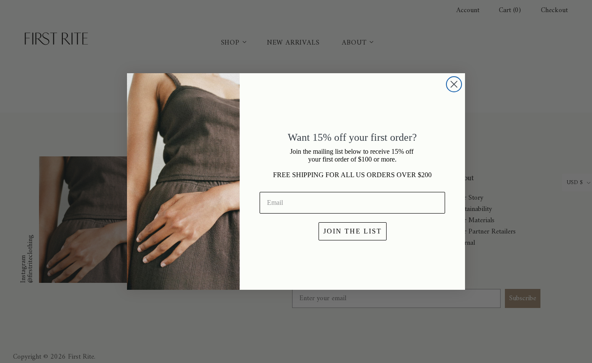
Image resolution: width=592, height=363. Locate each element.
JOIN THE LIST (352, 231)
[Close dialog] (454, 84)
